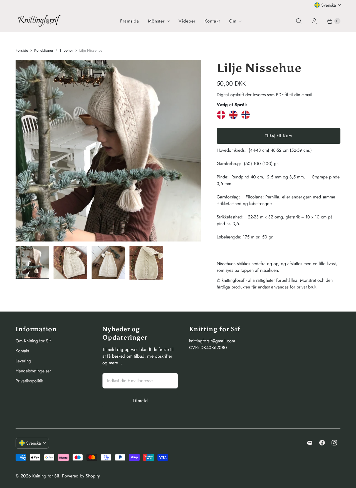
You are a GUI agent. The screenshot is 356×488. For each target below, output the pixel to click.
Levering (23, 361)
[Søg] (298, 21)
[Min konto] (314, 21)
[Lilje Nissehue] (108, 150)
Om (232, 21)
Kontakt (212, 21)
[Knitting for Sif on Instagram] (334, 443)
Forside (22, 50)
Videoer (187, 21)
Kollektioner (43, 50)
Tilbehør (66, 50)
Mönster (156, 21)
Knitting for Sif (45, 476)
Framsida (129, 21)
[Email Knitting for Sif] (310, 443)
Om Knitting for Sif (33, 341)
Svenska (328, 5)
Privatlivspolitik (29, 381)
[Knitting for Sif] (39, 21)
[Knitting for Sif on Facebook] (322, 443)
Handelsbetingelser (33, 371)
